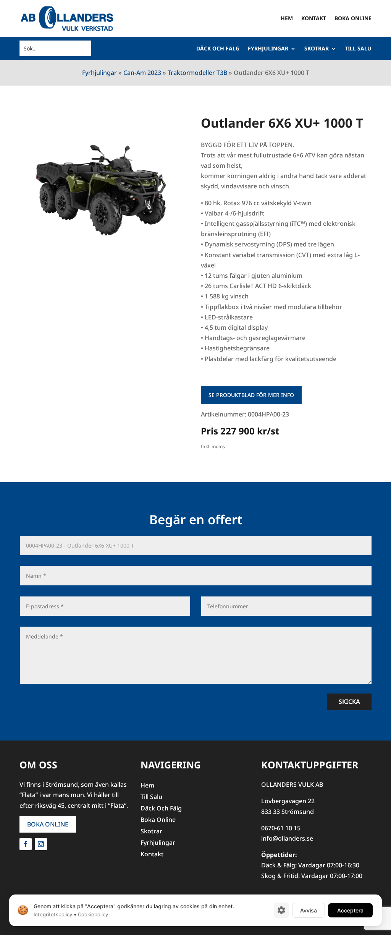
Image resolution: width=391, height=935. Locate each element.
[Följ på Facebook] (25, 844)
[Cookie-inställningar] (281, 910)
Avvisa (308, 910)
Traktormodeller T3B (197, 72)
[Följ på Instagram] (41, 844)
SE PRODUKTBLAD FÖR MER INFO (251, 395)
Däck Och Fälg (217, 49)
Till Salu (358, 49)
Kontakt (313, 18)
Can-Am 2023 (142, 72)
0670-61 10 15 (281, 828)
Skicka (349, 701)
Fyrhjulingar (268, 49)
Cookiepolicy (93, 914)
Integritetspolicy (53, 914)
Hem (287, 18)
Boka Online (353, 18)
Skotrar (316, 49)
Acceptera (350, 910)
